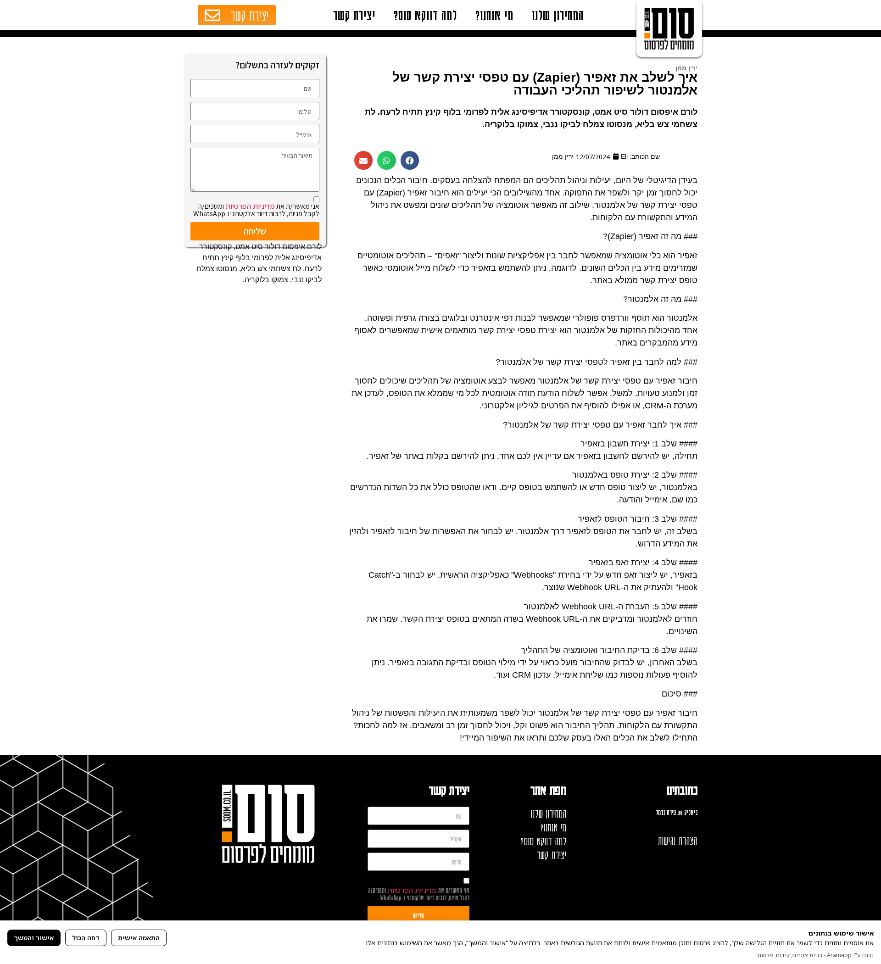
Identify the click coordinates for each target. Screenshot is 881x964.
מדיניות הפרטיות (250, 206)
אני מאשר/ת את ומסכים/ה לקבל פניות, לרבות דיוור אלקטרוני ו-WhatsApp (256, 209)
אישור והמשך (34, 937)
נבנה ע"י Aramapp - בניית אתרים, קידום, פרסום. (815, 955)
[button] (410, 160)
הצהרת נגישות (677, 841)
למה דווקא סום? (425, 14)
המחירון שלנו (558, 14)
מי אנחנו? (494, 14)
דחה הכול (86, 937)
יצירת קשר (354, 14)
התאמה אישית (139, 937)
